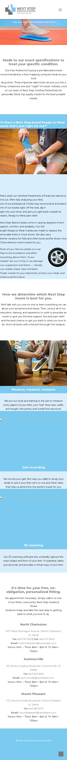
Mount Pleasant (33, 694)
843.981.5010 (36, 708)
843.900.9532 (36, 674)
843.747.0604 (47, 639)
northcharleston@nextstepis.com (37, 643)
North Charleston (33, 624)
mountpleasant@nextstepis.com (37, 712)
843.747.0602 (25, 639)
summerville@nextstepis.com (37, 677)
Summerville (33, 659)
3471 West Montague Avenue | (23, 631)
